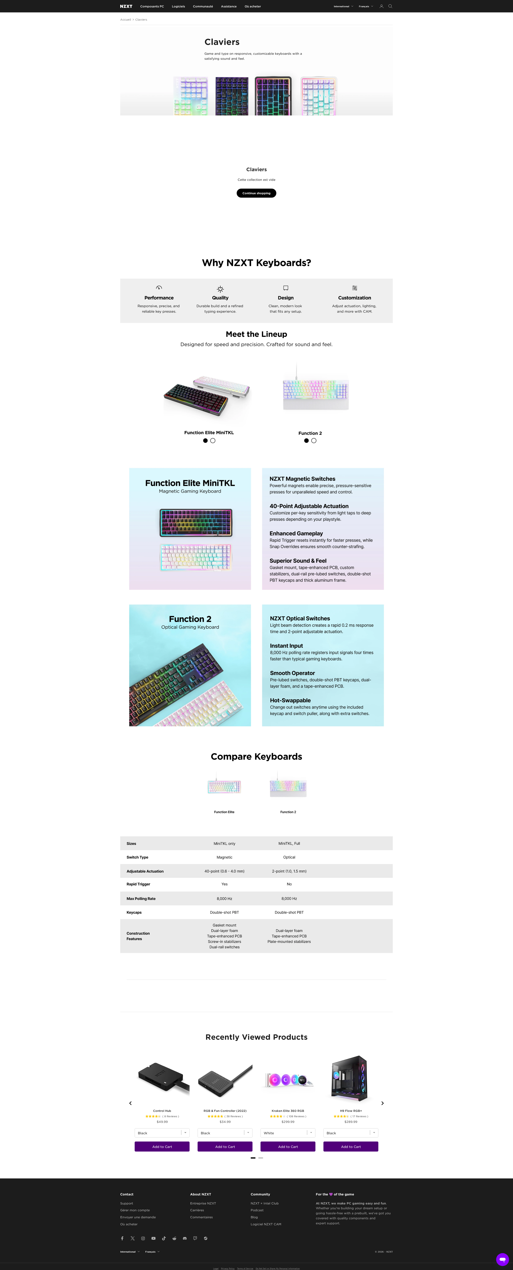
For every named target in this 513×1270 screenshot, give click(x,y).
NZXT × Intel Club (265, 1203)
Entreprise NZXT (203, 1203)
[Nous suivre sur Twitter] (133, 1238)
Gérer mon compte (135, 1210)
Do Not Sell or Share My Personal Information (278, 1268)
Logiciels (178, 6)
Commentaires (201, 1217)
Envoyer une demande (138, 1217)
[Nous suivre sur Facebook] (122, 1238)
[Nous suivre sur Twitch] (195, 1238)
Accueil (125, 19)
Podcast (257, 1210)
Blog (254, 1217)
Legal (216, 1268)
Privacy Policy (228, 1268)
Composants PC (152, 6)
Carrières (197, 1210)
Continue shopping (256, 193)
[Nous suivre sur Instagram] (143, 1238)
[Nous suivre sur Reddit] (174, 1238)
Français (364, 6)
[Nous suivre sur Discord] (185, 1238)
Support (126, 1203)
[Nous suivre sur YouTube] (153, 1238)
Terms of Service (245, 1268)
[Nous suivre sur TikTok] (164, 1238)
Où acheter (253, 6)
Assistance (229, 6)
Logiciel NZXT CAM (266, 1224)
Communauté (203, 6)
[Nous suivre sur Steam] (206, 1238)
